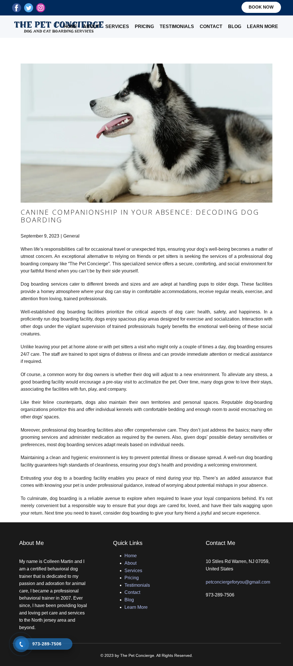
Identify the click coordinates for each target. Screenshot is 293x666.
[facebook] (16, 7)
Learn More (262, 26)
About (91, 26)
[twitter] (28, 7)
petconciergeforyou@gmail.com (238, 582)
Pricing (144, 26)
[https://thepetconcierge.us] (59, 27)
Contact (211, 26)
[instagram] (40, 7)
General (71, 236)
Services (117, 26)
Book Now (261, 7)
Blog (234, 26)
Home (70, 26)
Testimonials (177, 26)
